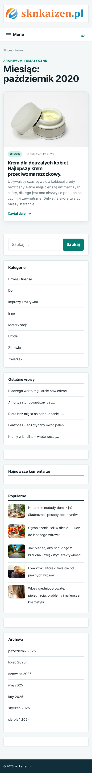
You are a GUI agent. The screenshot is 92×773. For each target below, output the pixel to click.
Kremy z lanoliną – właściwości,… (33, 436)
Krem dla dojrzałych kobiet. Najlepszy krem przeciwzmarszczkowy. (38, 168)
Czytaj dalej (19, 213)
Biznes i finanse (20, 279)
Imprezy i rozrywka (23, 302)
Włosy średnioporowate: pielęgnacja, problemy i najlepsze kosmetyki (53, 595)
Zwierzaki (15, 359)
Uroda (15, 154)
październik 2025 (22, 651)
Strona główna (13, 50)
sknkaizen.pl (22, 766)
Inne (11, 313)
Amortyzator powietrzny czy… (31, 402)
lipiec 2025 (17, 662)
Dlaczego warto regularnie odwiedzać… (39, 391)
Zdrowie (14, 348)
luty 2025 (15, 697)
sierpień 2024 (19, 719)
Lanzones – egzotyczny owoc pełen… (37, 425)
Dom (11, 290)
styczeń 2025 (19, 708)
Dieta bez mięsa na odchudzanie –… (36, 414)
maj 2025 (15, 685)
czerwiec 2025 (20, 674)
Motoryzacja (18, 325)
